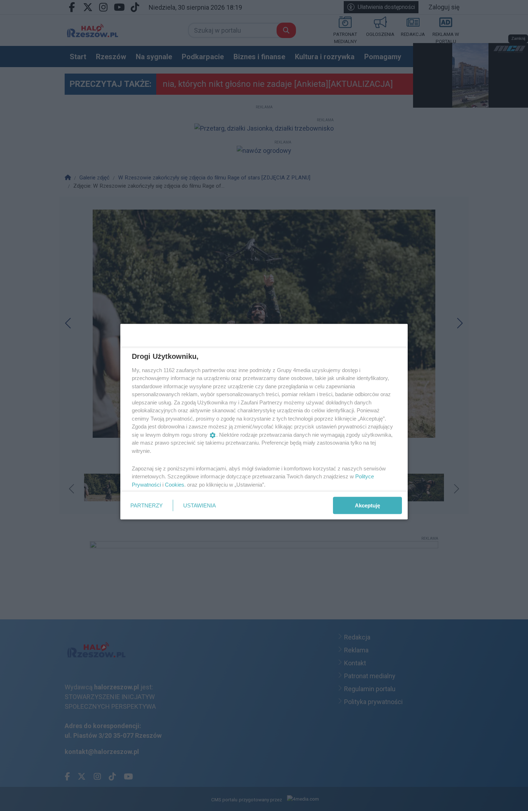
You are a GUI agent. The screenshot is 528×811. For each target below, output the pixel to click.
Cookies (174, 484)
